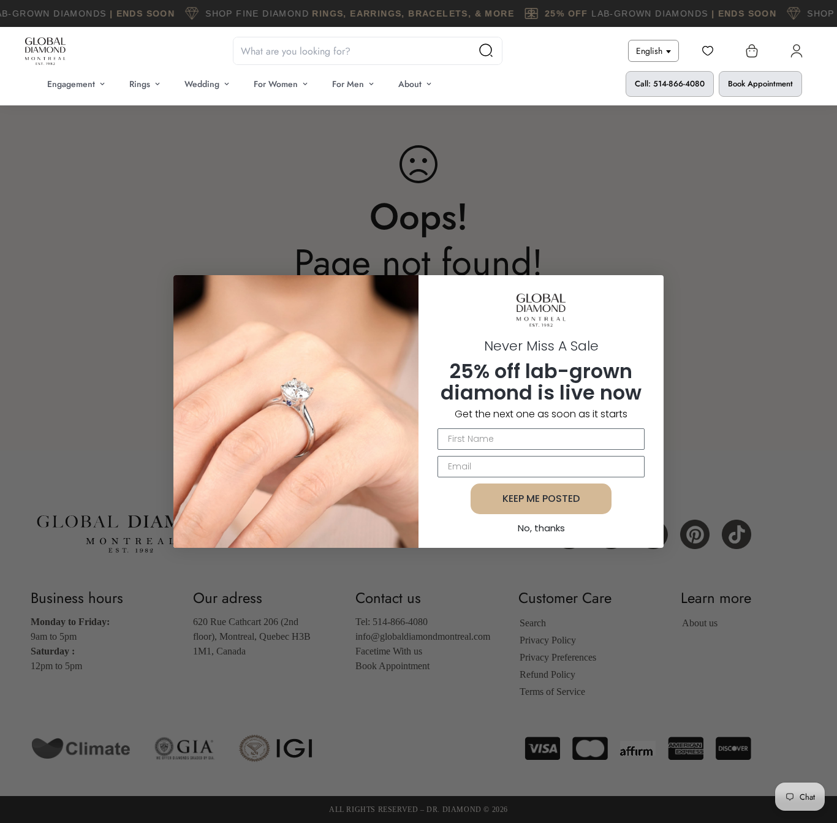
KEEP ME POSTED (541, 498)
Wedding (201, 84)
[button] (749, 51)
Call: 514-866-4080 (670, 83)
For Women (276, 84)
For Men (348, 84)
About (410, 84)
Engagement (71, 84)
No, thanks (541, 527)
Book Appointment (760, 83)
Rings (139, 84)
